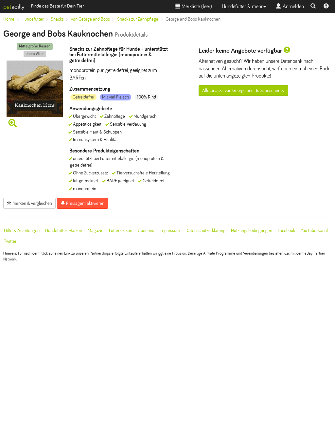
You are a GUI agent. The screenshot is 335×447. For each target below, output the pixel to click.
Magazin (95, 230)
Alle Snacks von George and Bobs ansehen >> (243, 90)
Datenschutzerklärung (205, 230)
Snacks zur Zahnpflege (137, 19)
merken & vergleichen (31, 203)
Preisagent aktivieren (84, 203)
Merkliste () (196, 6)
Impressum (170, 230)
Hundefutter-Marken (63, 230)
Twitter (10, 241)
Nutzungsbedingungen (251, 230)
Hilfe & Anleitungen (22, 230)
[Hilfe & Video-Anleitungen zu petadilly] (326, 6)
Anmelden (292, 6)
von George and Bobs (90, 19)
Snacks (57, 19)
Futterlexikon (120, 230)
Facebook (286, 230)
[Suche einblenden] (313, 6)
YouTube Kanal (314, 230)
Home (8, 19)
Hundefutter (33, 19)
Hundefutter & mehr (242, 6)
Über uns (146, 230)
